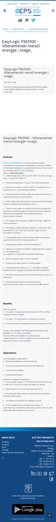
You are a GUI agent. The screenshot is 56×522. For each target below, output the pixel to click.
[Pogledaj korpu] (27, 20)
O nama (5, 444)
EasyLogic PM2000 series (13, 163)
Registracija (44, 4)
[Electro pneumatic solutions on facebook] (51, 478)
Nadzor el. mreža (18, 29)
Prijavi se (35, 4)
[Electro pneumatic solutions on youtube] (39, 473)
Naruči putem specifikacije (13, 452)
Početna (6, 29)
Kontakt (5, 450)
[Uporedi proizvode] (20, 20)
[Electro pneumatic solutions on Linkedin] (33, 473)
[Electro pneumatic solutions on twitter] (51, 473)
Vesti (4, 447)
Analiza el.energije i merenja (38, 29)
